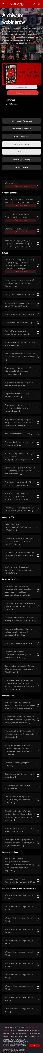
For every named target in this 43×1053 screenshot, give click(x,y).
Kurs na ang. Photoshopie (21, 129)
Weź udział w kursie (23, 93)
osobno (16, 46)
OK (34, 1045)
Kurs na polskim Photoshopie (21, 121)
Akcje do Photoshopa (21, 136)
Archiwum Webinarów (21, 144)
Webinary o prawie (21, 167)
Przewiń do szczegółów (11, 51)
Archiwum (21, 152)
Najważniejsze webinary (21, 160)
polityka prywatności (8, 1046)
